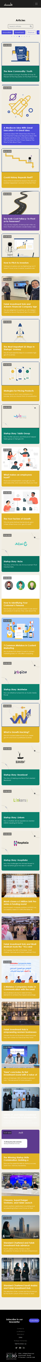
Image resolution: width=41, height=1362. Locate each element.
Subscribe (34, 1321)
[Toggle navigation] (36, 4)
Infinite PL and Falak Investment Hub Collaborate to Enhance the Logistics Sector (20, 1117)
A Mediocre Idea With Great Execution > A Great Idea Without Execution (18, 130)
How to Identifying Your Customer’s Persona (15, 604)
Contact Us (20, 1328)
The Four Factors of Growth (17, 518)
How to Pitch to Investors (16, 262)
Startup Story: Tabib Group (17, 433)
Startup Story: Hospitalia (16, 860)
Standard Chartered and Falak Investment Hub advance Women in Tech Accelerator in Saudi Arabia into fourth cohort (19, 1246)
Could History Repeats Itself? (18, 177)
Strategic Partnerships (20, 1340)
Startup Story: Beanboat (15, 774)
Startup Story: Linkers (14, 817)
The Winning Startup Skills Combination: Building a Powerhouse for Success (16, 1160)
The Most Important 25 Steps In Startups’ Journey (19, 348)
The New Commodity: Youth (18, 71)
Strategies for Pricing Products (19, 390)
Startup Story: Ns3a (13, 561)
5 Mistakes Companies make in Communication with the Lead (20, 988)
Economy (17, 32)
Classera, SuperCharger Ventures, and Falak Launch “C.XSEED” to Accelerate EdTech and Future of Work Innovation (20, 1204)
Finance (6, 32)
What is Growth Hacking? (16, 732)
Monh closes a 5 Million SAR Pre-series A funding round (20, 902)
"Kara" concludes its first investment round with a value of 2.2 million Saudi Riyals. (20, 1075)
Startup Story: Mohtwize (15, 689)
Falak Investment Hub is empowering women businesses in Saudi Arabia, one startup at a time (20, 1033)
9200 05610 (20, 1334)
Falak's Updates (30, 32)
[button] (11, 36)
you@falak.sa (20, 1331)
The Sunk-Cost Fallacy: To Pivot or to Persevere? (19, 220)
